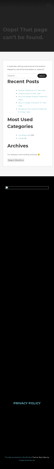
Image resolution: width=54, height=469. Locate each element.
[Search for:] (22, 76)
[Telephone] (32, 437)
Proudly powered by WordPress (18, 457)
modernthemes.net (27, 460)
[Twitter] (22, 418)
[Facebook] (12, 418)
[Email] (22, 437)
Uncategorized (24, 135)
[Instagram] (32, 418)
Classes (21, 138)
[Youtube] (42, 418)
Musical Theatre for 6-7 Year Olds (31, 90)
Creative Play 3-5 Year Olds (29, 93)
